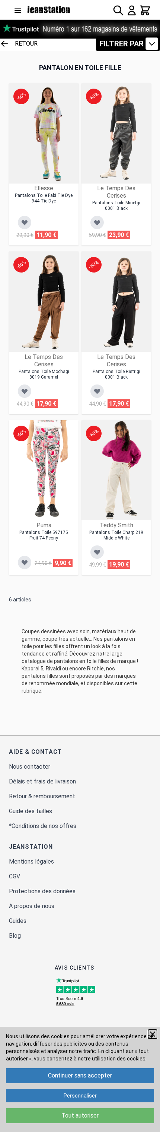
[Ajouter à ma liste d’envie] (24, 222)
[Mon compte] (132, 10)
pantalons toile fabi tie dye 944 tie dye (44, 198)
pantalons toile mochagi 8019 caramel (44, 374)
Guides (17, 920)
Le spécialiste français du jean (48, 9)
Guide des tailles (30, 811)
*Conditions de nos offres (42, 825)
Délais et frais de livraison (42, 781)
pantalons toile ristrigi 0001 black (116, 374)
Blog (15, 935)
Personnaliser (80, 1096)
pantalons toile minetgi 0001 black (116, 205)
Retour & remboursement (42, 796)
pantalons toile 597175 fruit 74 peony (43, 535)
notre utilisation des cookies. (112, 1059)
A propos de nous (31, 906)
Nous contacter (29, 766)
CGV (14, 876)
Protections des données (42, 891)
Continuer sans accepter (80, 1075)
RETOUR (26, 43)
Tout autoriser (80, 1115)
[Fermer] (152, 1034)
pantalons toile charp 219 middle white (116, 535)
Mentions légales (31, 861)
